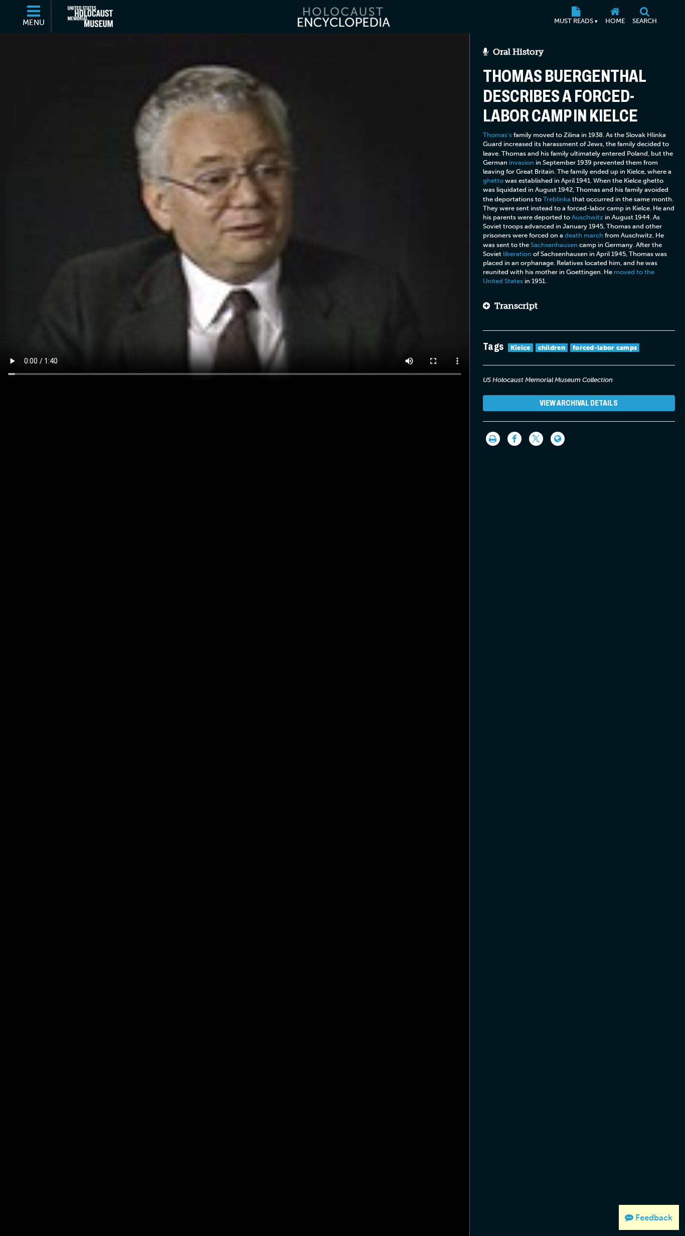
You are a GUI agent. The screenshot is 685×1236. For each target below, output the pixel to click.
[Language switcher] (558, 439)
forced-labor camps (605, 347)
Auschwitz (587, 217)
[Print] (493, 439)
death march (584, 235)
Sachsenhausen (554, 245)
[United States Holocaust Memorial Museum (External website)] (90, 16)
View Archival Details (579, 403)
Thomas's (497, 135)
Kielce (520, 347)
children (551, 347)
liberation (517, 254)
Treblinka (557, 199)
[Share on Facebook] (514, 439)
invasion (521, 162)
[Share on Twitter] (536, 439)
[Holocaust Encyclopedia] (342, 16)
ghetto (493, 180)
